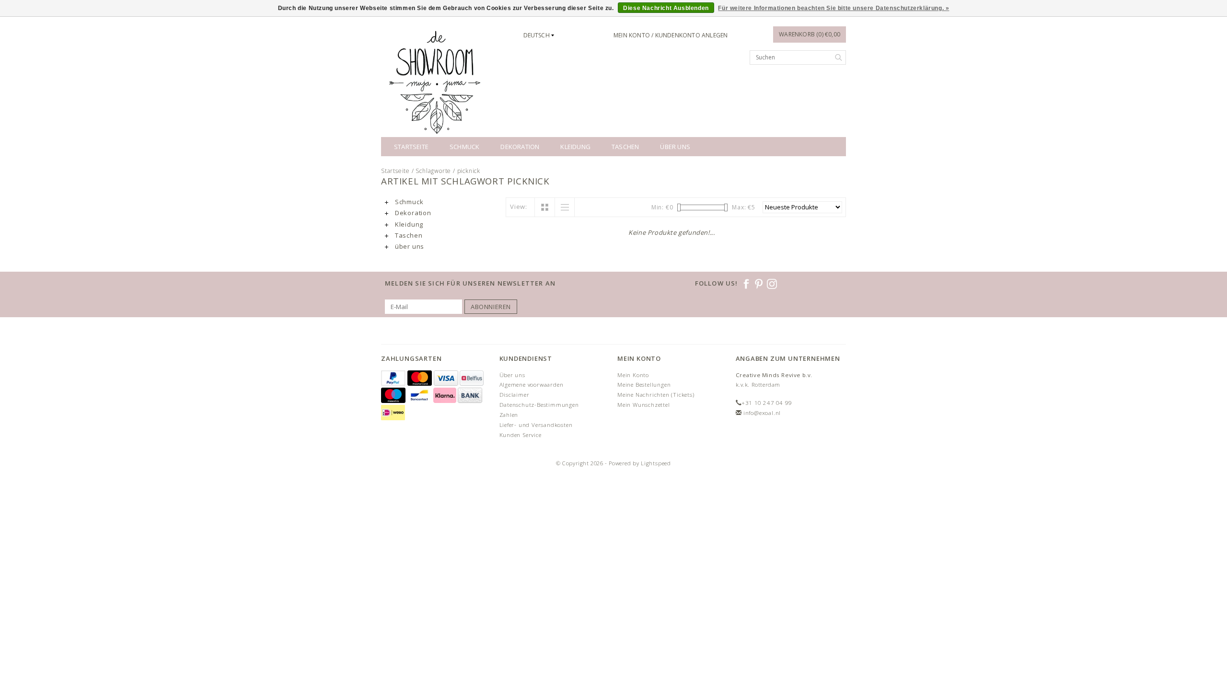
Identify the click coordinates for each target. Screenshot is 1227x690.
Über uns (512, 375)
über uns (675, 146)
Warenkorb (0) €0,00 (809, 34)
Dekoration (519, 146)
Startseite (411, 146)
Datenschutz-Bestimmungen (539, 404)
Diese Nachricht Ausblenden (666, 8)
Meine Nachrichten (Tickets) (656, 394)
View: (518, 206)
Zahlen (509, 414)
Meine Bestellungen (644, 384)
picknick (468, 171)
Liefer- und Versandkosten (536, 424)
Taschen (625, 146)
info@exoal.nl (762, 412)
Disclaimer (514, 394)
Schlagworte (433, 171)
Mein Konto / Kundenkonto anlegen (671, 35)
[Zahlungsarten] (394, 378)
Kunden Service (520, 434)
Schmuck (464, 146)
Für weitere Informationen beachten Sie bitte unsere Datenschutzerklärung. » (833, 8)
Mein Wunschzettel (643, 404)
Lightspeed (656, 463)
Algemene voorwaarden (531, 384)
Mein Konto (633, 375)
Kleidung (575, 146)
